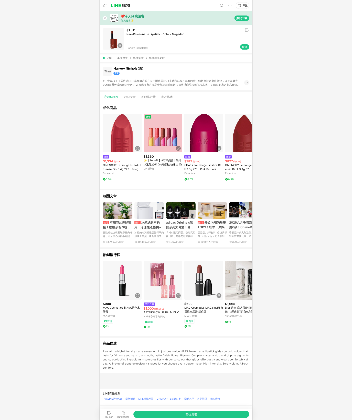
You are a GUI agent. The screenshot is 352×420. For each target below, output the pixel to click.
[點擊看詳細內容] (122, 133)
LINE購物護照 (145, 398)
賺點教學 (189, 398)
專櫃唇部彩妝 (157, 58)
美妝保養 (122, 58)
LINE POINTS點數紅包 (168, 398)
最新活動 (130, 398)
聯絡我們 (215, 398)
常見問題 (202, 398)
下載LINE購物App (112, 398)
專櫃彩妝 (138, 58)
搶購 (244, 47)
